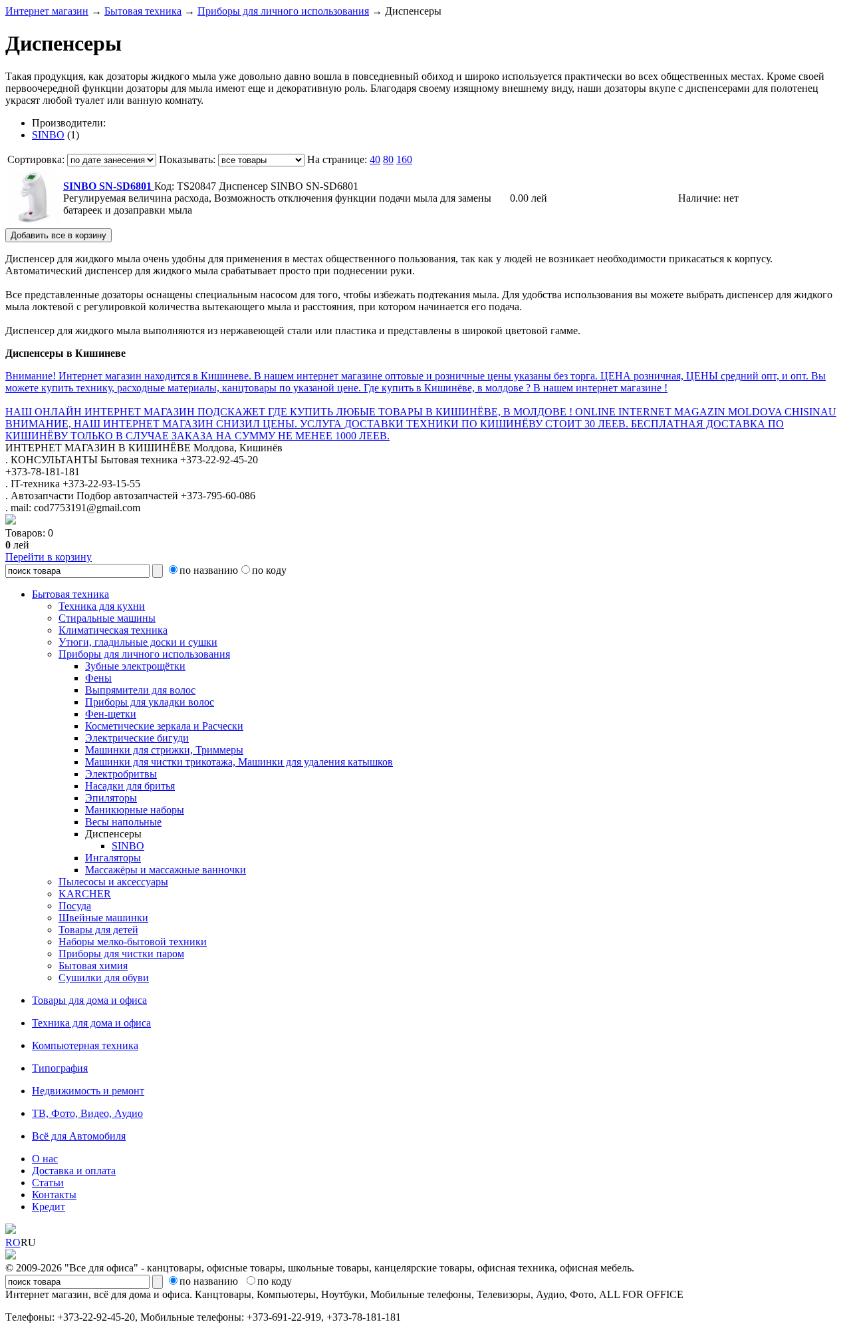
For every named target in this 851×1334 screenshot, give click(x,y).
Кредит (48, 1206)
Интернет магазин (46, 11)
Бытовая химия (93, 965)
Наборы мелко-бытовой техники (133, 941)
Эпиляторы (111, 797)
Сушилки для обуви (104, 977)
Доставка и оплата (74, 1170)
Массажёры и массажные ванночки (165, 869)
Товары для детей (98, 929)
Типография (60, 1068)
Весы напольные (123, 821)
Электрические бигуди (137, 738)
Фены (98, 678)
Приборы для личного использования (283, 11)
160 (404, 159)
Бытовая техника (143, 11)
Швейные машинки (103, 917)
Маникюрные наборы (134, 809)
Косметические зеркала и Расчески (164, 726)
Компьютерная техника (85, 1045)
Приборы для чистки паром (121, 953)
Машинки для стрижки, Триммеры (164, 750)
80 (388, 159)
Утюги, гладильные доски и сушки (138, 642)
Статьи (48, 1182)
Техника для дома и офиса (91, 1022)
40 (375, 159)
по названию (209, 570)
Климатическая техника (113, 630)
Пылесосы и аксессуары (113, 881)
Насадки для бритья (130, 785)
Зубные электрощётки (135, 666)
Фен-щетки (110, 714)
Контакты (54, 1194)
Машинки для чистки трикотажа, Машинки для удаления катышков (239, 762)
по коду (269, 570)
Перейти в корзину (48, 556)
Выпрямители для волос (140, 690)
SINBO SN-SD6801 (108, 186)
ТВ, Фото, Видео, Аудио (87, 1113)
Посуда (75, 905)
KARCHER (85, 893)
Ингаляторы (113, 857)
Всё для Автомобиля (79, 1136)
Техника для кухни (102, 606)
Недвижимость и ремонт (88, 1090)
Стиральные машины (107, 618)
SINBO (48, 134)
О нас (45, 1158)
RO (13, 1242)
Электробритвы (121, 773)
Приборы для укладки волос (149, 702)
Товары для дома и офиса (89, 1000)
